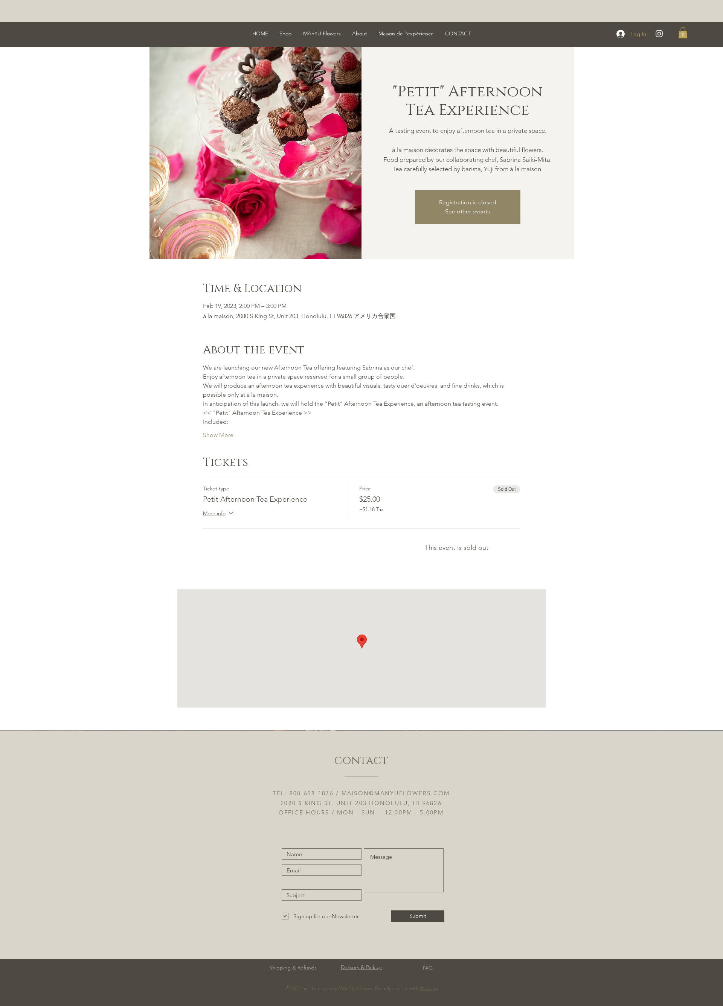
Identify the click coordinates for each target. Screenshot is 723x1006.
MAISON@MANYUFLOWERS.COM (396, 793)
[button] (683, 32)
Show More (218, 434)
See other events (467, 211)
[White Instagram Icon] (659, 33)
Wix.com (428, 988)
